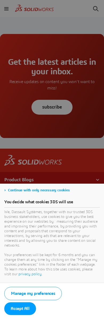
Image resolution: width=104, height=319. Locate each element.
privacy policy (30, 274)
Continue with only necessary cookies (39, 190)
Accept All (20, 309)
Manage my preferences (33, 293)
